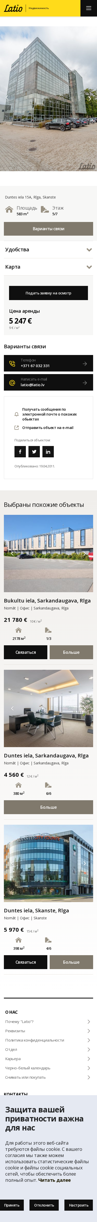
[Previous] (7, 97)
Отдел (11, 1049)
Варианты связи (48, 229)
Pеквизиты (15, 1030)
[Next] (90, 98)
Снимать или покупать (25, 1077)
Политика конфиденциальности (34, 1040)
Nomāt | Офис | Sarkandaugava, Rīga (36, 608)
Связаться (26, 652)
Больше (71, 652)
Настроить (78, 1205)
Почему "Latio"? (19, 1021)
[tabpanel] (48, 98)
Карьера (13, 1058)
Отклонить (44, 1205)
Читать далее (54, 1180)
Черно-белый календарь (27, 1067)
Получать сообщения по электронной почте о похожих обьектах (49, 414)
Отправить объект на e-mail (47, 427)
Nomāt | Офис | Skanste (25, 917)
